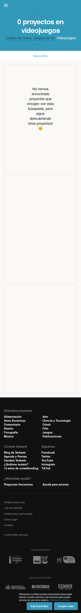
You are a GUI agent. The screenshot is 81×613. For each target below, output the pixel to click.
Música (9, 436)
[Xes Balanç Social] (40, 560)
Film (45, 428)
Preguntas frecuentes (18, 484)
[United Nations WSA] (65, 560)
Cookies (8, 525)
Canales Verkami (15, 460)
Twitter (46, 456)
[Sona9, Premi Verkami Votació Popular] (65, 587)
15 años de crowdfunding (21, 468)
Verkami (40, 6)
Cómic (46, 424)
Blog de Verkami (15, 452)
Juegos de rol (43, 37)
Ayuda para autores (55, 484)
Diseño (8, 428)
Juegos (47, 432)
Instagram (48, 464)
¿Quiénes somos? (16, 464)
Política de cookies (60, 600)
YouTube (47, 460)
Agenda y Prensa (15, 456)
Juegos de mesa (18, 37)
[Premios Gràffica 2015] (15, 560)
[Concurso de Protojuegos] (15, 587)
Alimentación (13, 417)
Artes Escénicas (15, 420)
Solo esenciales (39, 606)
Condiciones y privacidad (18, 513)
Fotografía (11, 432)
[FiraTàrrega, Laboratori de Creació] (40, 587)
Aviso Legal (10, 519)
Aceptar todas (66, 606)
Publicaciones (52, 436)
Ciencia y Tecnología (56, 420)
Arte (45, 417)
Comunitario (12, 424)
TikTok (46, 468)
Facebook (48, 452)
